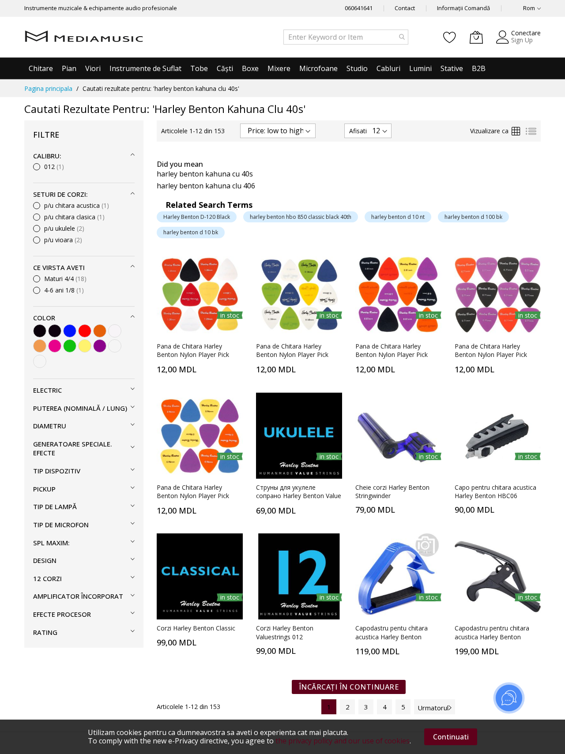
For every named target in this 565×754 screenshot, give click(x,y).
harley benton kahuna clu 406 (206, 186)
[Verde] (69, 346)
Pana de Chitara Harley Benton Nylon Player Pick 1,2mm (193, 355)
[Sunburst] (99, 331)
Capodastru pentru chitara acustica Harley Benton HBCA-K (492, 636)
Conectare (526, 33)
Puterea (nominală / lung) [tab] (80, 408)
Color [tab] (44, 317)
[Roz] (54, 346)
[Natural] (39, 346)
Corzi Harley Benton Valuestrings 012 (284, 632)
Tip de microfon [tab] (61, 524)
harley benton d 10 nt (398, 217)
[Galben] (84, 346)
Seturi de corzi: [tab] (60, 194)
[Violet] (99, 346)
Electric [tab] (47, 390)
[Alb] (114, 331)
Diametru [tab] (49, 425)
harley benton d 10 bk (190, 232)
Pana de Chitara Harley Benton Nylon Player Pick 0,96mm (193, 496)
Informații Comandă (463, 8)
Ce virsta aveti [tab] (59, 267)
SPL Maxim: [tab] (51, 542)
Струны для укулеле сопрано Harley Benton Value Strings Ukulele (298, 496)
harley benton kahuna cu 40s (205, 174)
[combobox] (345, 37)
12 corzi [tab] (47, 578)
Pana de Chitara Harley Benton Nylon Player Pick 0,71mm (491, 355)
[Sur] (39, 361)
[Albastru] (69, 331)
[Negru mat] (54, 331)
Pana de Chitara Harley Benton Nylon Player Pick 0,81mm (391, 355)
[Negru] (39, 331)
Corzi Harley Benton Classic (196, 628)
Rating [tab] (45, 632)
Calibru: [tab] (47, 155)
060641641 (359, 8)
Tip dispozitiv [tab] (56, 470)
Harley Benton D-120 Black (196, 217)
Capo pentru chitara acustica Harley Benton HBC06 (495, 491)
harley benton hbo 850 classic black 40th (300, 217)
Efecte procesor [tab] (62, 614)
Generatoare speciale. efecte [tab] (72, 448)
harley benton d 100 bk (473, 217)
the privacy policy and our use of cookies (342, 741)
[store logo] (83, 37)
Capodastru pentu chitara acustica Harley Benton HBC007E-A (391, 636)
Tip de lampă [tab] (55, 506)
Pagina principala (48, 88)
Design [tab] (44, 560)
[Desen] (114, 346)
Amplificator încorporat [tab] (78, 596)
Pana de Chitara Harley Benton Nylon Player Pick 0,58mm (292, 355)
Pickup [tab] (44, 488)
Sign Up (522, 40)
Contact (405, 8)
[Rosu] (84, 331)
